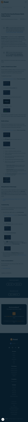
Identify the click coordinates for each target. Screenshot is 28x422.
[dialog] (14, 211)
